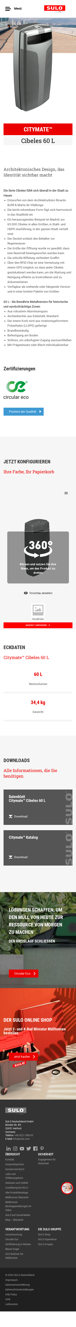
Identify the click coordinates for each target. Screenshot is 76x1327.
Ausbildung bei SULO (16, 1187)
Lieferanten (11, 1304)
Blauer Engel (12, 1249)
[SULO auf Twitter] (28, 1147)
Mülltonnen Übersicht (17, 1197)
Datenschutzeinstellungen (19, 1289)
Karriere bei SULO (14, 1169)
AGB (7, 1299)
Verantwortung (13, 1234)
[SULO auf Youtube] (22, 1147)
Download (21, 816)
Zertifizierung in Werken (18, 1244)
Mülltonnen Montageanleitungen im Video (18, 1206)
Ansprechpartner (14, 1164)
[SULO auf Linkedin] (8, 1147)
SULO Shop (44, 1234)
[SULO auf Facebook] (35, 1147)
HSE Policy (11, 1294)
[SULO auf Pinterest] (42, 1147)
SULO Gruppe (45, 1244)
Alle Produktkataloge (16, 1192)
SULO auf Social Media (17, 1215)
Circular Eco (11, 1239)
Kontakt (9, 1159)
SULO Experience (47, 1239)
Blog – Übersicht (14, 1219)
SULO (57, 8)
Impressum (11, 1280)
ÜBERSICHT (12, 1154)
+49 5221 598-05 (23, 1135)
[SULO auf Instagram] (15, 1147)
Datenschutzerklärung (17, 1284)
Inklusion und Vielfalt (16, 1182)
